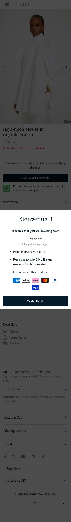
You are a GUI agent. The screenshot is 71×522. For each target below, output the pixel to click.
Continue (35, 301)
